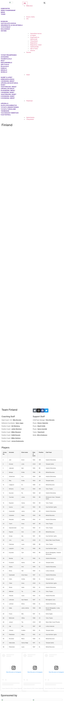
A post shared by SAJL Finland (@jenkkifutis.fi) (13, 688)
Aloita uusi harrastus (9, 105)
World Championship (8, 10)
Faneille (4, 68)
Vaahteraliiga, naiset (8, 94)
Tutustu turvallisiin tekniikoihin (8, 110)
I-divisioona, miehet (8, 81)
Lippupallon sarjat (7, 88)
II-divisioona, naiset (8, 96)
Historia (4, 31)
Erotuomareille (6, 62)
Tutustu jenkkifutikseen (10, 107)
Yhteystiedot (5, 27)
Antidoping (5, 57)
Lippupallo (4, 103)
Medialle (4, 70)
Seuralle (4, 72)
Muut (3, 60)
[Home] (35, 410)
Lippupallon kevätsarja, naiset (9, 84)
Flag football (6, 115)
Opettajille (5, 64)
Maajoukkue (5, 29)
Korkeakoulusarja (7, 79)
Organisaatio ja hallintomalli (12, 25)
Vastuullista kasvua (8, 23)
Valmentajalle (6, 59)
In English (4, 21)
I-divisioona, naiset (7, 92)
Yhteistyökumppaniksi (8, 55)
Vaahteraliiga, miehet (9, 87)
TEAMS (3, 14)
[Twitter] (46, 410)
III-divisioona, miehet (8, 90)
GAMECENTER (5, 8)
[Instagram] (39, 410)
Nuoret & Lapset (6, 77)
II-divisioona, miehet (8, 98)
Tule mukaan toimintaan (9, 113)
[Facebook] (42, 410)
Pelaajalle (5, 66)
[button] (44, 3)
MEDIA (3, 12)
